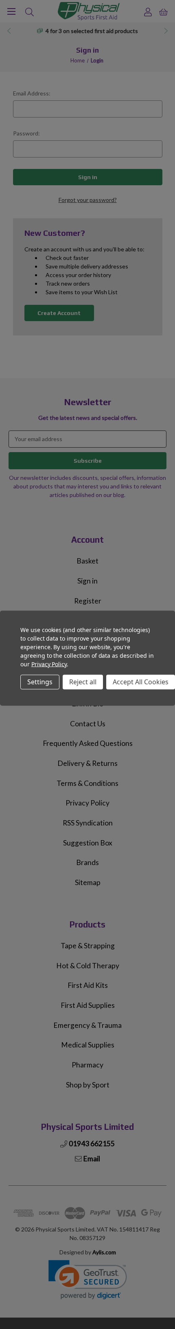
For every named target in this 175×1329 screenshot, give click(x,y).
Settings (39, 681)
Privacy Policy (49, 664)
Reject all (82, 681)
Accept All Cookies (140, 681)
